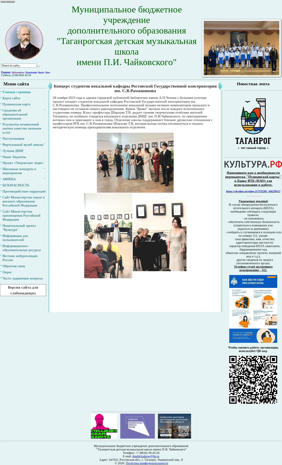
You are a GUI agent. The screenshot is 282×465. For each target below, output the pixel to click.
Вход (48, 72)
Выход (41, 72)
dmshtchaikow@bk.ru (145, 456)
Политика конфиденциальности (147, 463)
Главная (5, 72)
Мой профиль (18, 72)
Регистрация (31, 72)
